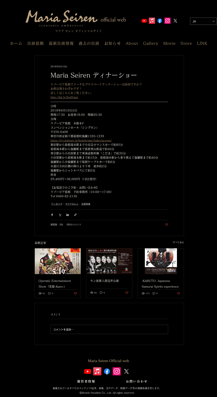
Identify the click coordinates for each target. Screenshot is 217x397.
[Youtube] (144, 21)
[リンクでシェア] (75, 214)
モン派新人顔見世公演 (104, 280)
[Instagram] (167, 21)
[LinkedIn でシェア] (67, 214)
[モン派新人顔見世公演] (109, 261)
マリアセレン (71, 204)
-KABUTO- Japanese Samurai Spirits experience (160, 283)
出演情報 (85, 204)
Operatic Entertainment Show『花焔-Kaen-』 (55, 283)
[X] (175, 21)
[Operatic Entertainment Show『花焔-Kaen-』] (58, 261)
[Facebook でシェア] (52, 214)
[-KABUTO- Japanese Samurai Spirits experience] (161, 261)
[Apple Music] (152, 21)
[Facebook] (160, 21)
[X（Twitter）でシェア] (59, 214)
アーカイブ (56, 204)
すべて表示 (178, 242)
